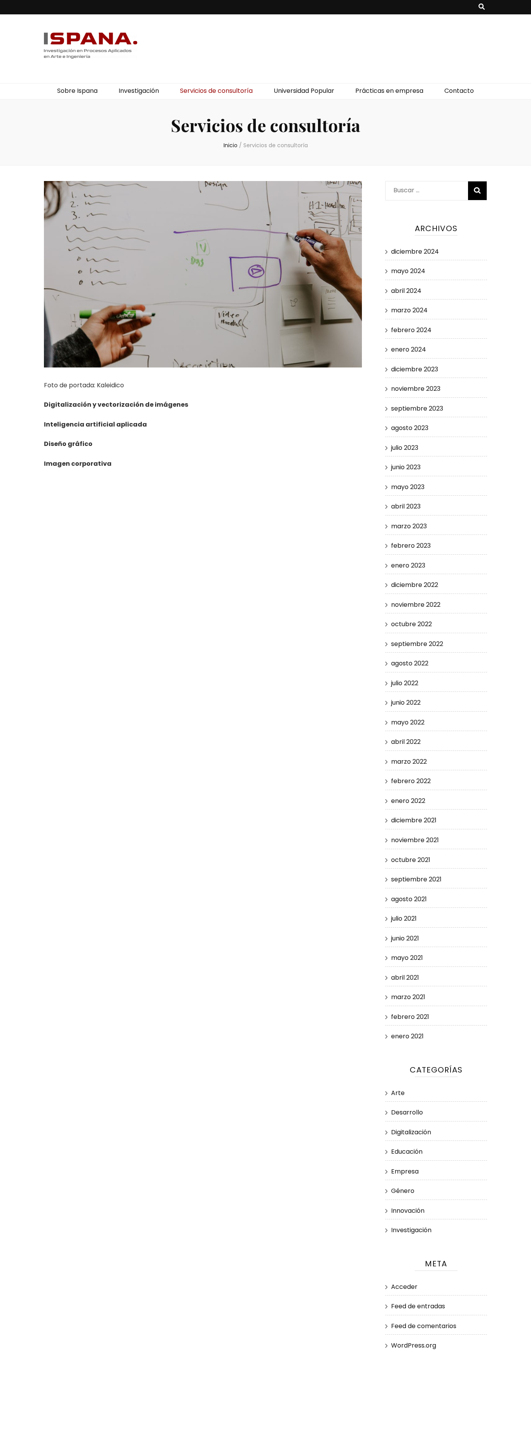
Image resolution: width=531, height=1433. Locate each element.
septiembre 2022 (417, 643)
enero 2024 (408, 349)
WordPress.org (413, 1345)
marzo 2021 (408, 996)
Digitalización (411, 1132)
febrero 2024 (411, 330)
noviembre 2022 (415, 604)
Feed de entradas (418, 1306)
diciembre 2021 (414, 820)
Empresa (405, 1171)
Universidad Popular (304, 90)
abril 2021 (405, 977)
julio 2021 (404, 918)
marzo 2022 (409, 761)
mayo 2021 (407, 957)
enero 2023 (408, 565)
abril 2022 (406, 741)
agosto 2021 (409, 899)
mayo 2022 (407, 722)
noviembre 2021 (415, 840)
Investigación (139, 90)
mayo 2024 (408, 270)
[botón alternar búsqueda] (482, 7)
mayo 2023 (407, 486)
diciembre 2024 (415, 251)
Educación (407, 1151)
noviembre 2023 (415, 388)
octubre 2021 (410, 859)
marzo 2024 (409, 310)
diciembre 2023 (414, 369)
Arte (398, 1092)
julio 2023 (404, 447)
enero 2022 (408, 800)
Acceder (404, 1286)
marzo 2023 (409, 526)
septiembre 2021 (416, 879)
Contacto (459, 90)
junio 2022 (406, 702)
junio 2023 (406, 467)
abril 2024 (406, 290)
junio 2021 (405, 938)
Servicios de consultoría (216, 90)
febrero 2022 (411, 781)
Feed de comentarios (423, 1326)
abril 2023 (406, 506)
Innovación (407, 1210)
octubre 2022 (411, 624)
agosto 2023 (409, 427)
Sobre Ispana (77, 90)
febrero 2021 (410, 1016)
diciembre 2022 (414, 584)
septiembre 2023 (417, 408)
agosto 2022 (409, 663)
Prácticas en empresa (389, 90)
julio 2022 (404, 683)
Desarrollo (407, 1112)
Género (402, 1190)
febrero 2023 (411, 545)
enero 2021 (407, 1036)
